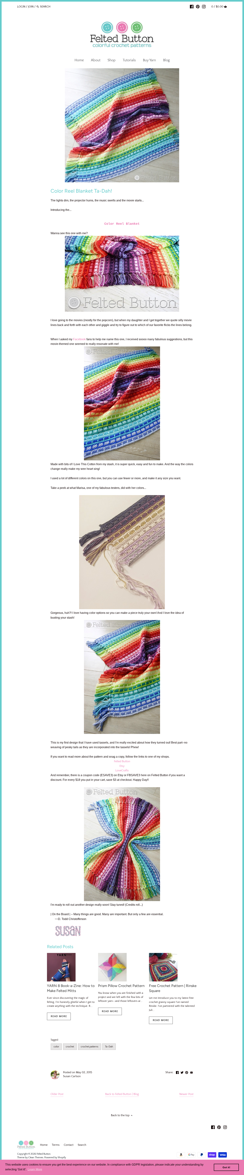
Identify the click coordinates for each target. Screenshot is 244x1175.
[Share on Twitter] (182, 1072)
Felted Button (122, 761)
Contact (68, 1144)
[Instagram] (204, 6)
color (56, 1046)
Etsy (122, 766)
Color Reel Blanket (122, 224)
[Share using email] (191, 1072)
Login (21, 6)
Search (82, 1144)
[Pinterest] (198, 6)
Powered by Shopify (55, 1157)
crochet (70, 1046)
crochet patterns (89, 1046)
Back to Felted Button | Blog (122, 1094)
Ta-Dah (109, 1046)
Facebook (79, 339)
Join (31, 6)
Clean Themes (35, 1157)
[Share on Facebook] (177, 1072)
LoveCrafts (122, 770)
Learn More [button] (35, 1169)
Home (44, 1144)
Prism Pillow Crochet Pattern (121, 986)
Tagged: (55, 1039)
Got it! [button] (226, 1167)
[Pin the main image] (186, 1072)
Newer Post (186, 1094)
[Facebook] (191, 6)
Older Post (57, 1094)
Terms (55, 1144)
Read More (59, 1016)
